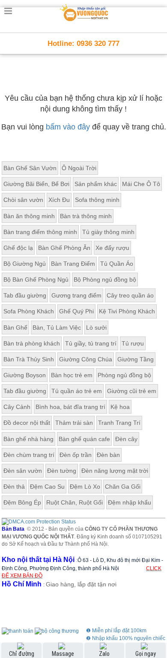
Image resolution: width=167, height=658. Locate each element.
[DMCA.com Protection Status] (39, 522)
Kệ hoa (120, 406)
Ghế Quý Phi (76, 311)
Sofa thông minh (97, 199)
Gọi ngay (145, 653)
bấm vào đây (68, 127)
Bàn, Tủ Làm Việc (57, 327)
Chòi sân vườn (23, 199)
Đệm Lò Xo (85, 486)
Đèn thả (14, 486)
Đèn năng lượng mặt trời (114, 470)
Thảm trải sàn (74, 422)
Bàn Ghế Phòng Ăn (64, 247)
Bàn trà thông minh (86, 216)
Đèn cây (126, 439)
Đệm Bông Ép (22, 502)
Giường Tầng (135, 359)
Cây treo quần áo (130, 295)
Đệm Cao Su (47, 486)
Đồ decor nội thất (26, 422)
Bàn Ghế (15, 327)
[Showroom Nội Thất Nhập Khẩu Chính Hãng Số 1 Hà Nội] (84, 11)
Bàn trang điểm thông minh (40, 231)
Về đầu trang (156, 617)
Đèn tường (61, 470)
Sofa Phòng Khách (28, 311)
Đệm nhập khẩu (129, 502)
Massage (63, 653)
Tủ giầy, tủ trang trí (90, 343)
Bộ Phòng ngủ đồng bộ (105, 279)
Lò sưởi (96, 327)
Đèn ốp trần (76, 454)
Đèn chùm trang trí (28, 454)
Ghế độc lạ (18, 247)
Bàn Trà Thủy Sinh (28, 359)
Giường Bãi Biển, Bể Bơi (36, 183)
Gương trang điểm (76, 295)
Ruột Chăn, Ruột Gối (74, 502)
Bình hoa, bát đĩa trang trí (70, 406)
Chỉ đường (21, 653)
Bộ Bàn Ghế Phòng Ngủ (36, 279)
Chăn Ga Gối (122, 486)
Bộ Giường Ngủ (24, 263)
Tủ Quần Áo (116, 263)
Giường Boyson (24, 375)
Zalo (104, 653)
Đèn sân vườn (22, 470)
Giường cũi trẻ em (131, 391)
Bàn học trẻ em (71, 375)
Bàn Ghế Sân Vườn (30, 168)
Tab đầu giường (24, 295)
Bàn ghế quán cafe (84, 439)
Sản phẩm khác (96, 183)
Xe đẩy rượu (112, 247)
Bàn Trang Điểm (73, 263)
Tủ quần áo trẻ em (76, 391)
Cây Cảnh (16, 406)
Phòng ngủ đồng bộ (124, 375)
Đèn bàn (108, 454)
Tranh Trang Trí (119, 422)
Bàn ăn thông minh (29, 216)
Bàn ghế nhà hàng (28, 439)
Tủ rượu (133, 343)
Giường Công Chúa (85, 359)
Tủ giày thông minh (108, 231)
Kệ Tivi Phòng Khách (127, 311)
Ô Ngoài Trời (79, 168)
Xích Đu (59, 199)
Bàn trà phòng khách (31, 343)
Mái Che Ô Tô (141, 183)
